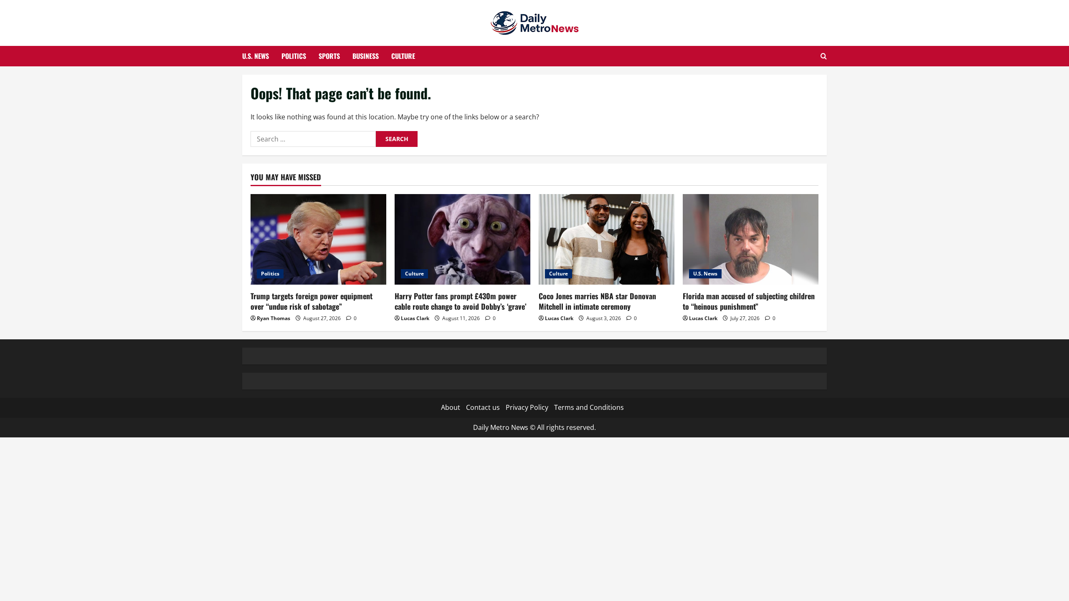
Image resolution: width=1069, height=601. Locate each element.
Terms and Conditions (589, 407)
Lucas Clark (415, 318)
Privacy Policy (527, 407)
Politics (293, 56)
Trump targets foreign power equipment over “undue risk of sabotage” (311, 301)
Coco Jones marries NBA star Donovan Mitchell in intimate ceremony (597, 301)
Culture (403, 56)
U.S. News (255, 56)
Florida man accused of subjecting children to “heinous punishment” (749, 301)
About (450, 407)
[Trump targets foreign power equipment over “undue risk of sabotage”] (318, 239)
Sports (329, 56)
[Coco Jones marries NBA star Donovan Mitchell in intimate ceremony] (606, 239)
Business (365, 56)
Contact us (483, 407)
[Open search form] (824, 56)
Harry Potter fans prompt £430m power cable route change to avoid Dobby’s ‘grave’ (461, 301)
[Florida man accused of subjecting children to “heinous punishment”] (750, 239)
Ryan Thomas (273, 318)
